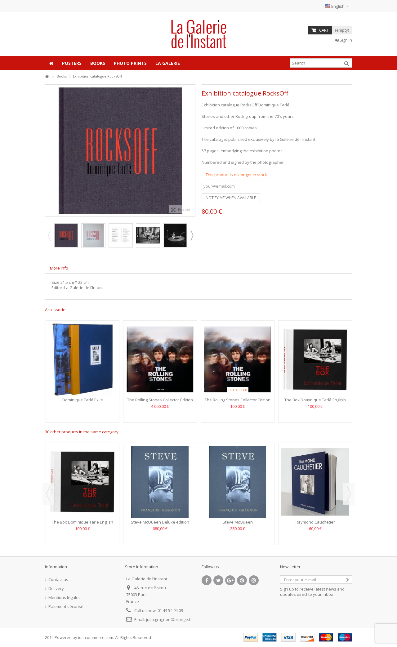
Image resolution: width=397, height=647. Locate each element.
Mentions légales (64, 597)
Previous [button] (48, 151)
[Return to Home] (47, 76)
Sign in (345, 40)
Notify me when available (231, 197)
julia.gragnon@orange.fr (169, 619)
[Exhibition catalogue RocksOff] (66, 235)
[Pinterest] (242, 580)
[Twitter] (218, 580)
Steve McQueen (238, 522)
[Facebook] (207, 580)
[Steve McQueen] (237, 482)
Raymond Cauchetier (315, 522)
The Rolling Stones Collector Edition (160, 400)
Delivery (56, 588)
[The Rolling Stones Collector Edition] (160, 360)
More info (59, 268)
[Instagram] (254, 580)
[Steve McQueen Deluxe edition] (160, 482)
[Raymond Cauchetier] (315, 482)
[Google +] (230, 580)
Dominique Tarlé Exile (82, 400)
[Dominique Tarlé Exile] (82, 360)
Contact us (58, 579)
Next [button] (192, 151)
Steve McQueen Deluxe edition (160, 522)
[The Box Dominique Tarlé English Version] (315, 360)
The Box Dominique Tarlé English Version (315, 402)
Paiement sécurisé (65, 606)
